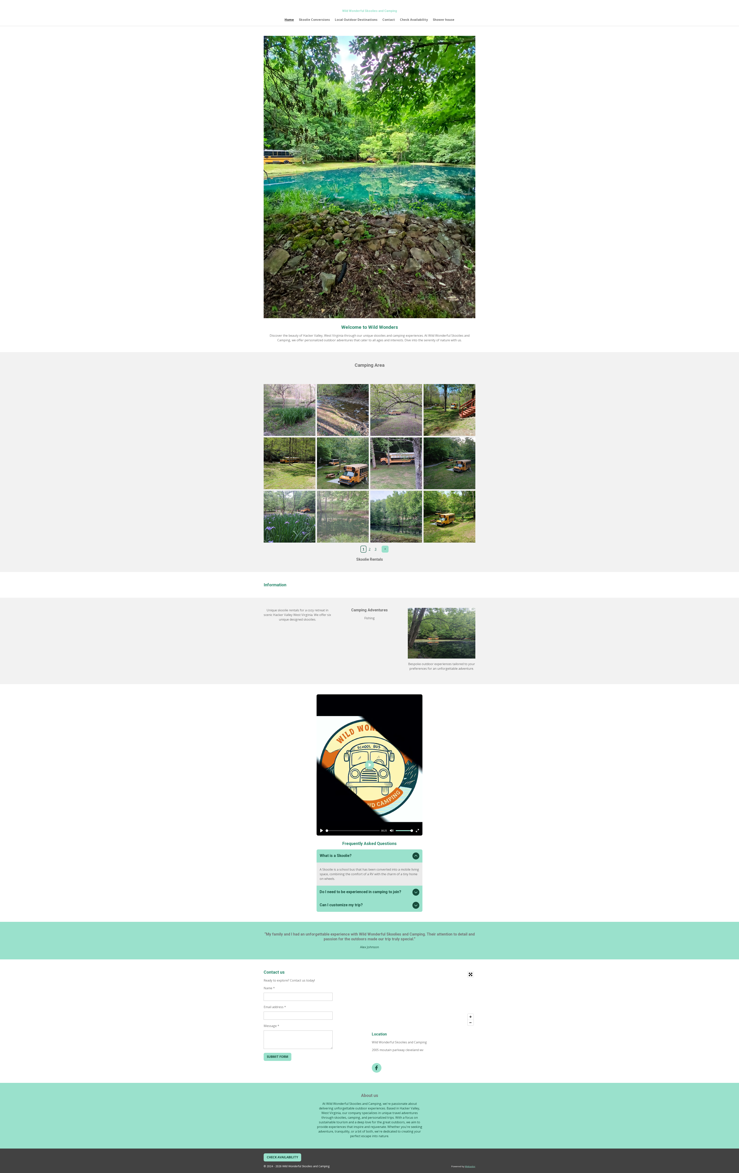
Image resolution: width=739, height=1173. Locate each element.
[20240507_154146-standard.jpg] (449, 516)
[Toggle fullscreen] (470, 974)
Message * (271, 1026)
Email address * (275, 1007)
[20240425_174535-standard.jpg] (343, 410)
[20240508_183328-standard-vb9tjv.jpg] (343, 516)
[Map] (423, 998)
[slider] (353, 830)
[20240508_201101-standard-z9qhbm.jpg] (449, 463)
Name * (269, 988)
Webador (470, 1166)
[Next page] (385, 549)
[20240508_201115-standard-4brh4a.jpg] (396, 463)
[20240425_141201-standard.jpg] (289, 463)
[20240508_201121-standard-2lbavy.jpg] (343, 463)
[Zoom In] (470, 1017)
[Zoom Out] (470, 1022)
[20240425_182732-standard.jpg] (289, 410)
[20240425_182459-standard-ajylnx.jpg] (396, 410)
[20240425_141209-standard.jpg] (449, 410)
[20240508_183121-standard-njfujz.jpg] (396, 516)
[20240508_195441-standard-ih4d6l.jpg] (289, 516)
